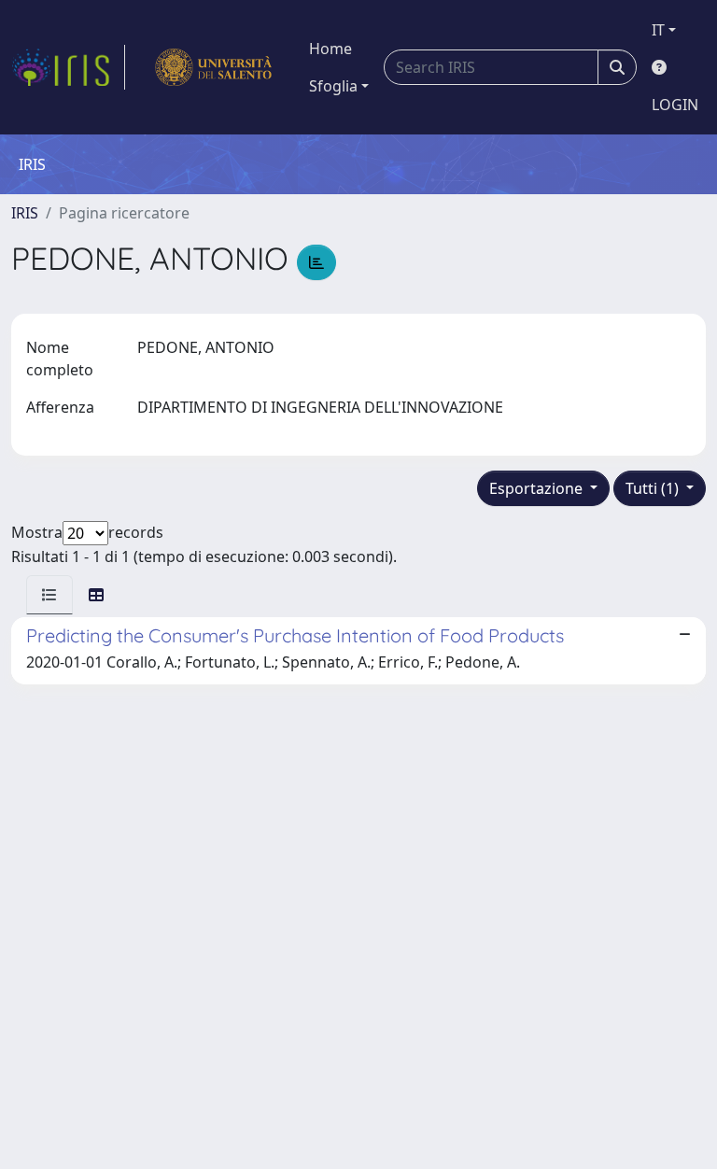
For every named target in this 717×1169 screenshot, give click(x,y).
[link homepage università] (213, 67)
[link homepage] (68, 67)
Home (330, 48)
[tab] (49, 594)
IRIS (24, 213)
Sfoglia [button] (333, 86)
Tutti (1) (654, 488)
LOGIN (675, 104)
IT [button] (658, 30)
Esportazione (537, 488)
